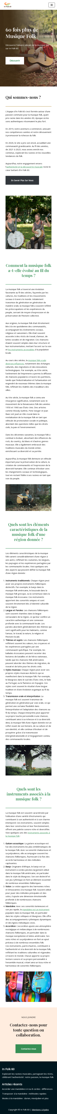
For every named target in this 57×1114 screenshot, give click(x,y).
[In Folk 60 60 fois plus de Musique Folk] (7, 5)
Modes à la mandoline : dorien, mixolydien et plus (25, 1098)
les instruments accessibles (21, 349)
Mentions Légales (40, 1109)
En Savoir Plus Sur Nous (22, 180)
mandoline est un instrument (35, 909)
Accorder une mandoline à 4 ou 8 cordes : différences (27, 1089)
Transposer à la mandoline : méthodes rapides (24, 1093)
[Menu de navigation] (51, 5)
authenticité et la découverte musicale (24, 166)
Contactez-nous (28, 1048)
